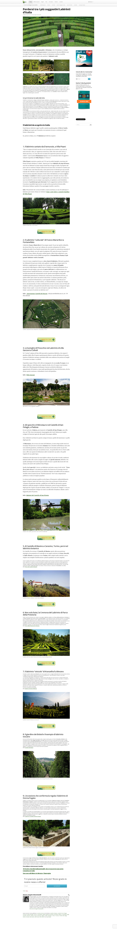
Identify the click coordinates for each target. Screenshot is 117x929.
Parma (35, 915)
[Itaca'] (84, 99)
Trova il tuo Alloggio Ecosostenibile (30, 4)
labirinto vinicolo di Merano (31, 688)
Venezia (27, 916)
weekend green (43, 4)
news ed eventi (69, 4)
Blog (31, 1)
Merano (28, 915)
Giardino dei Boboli (29, 747)
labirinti (60, 914)
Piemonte (39, 915)
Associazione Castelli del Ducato (36, 293)
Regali (42, 1)
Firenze (35, 914)
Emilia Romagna (30, 914)
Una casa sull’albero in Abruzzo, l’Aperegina (37, 873)
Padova (32, 915)
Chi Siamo (51, 1)
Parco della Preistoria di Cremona (32, 625)
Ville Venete (41, 916)
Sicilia (46, 915)
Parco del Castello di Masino (31, 566)
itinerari (48, 4)
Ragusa (43, 915)
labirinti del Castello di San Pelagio (37, 495)
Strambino (50, 915)
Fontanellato (39, 914)
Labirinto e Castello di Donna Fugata (33, 816)
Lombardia (64, 914)
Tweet (24, 890)
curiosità (53, 4)
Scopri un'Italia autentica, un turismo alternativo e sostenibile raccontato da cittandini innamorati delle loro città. (84, 86)
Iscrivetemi (57, 886)
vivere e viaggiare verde (61, 4)
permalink (49, 916)
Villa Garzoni (30, 375)
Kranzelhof (56, 914)
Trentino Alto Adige (63, 915)
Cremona (25, 914)
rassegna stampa (82, 4)
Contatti (61, 1)
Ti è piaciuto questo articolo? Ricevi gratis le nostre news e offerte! (45, 880)
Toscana (57, 915)
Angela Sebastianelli (37, 14)
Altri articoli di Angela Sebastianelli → (37, 908)
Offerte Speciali (36, 1)
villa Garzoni (32, 916)
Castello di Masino (53, 913)
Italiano (91, 1)
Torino (53, 915)
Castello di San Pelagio (62, 913)
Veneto (24, 916)
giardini (44, 914)
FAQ (46, 1)
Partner (56, 1)
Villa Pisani (37, 916)
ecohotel (75, 4)
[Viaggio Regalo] (84, 58)
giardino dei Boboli (49, 914)
